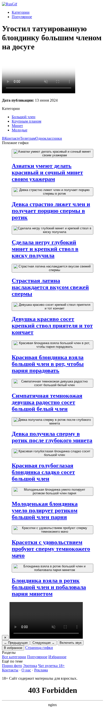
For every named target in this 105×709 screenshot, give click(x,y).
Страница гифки (39, 648)
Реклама (41, 670)
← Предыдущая (16, 643)
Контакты (10, 670)
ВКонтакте (11, 138)
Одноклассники (48, 138)
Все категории (14, 657)
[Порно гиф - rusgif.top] (9, 4)
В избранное (13, 648)
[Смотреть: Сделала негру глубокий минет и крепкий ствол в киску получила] (52, 230)
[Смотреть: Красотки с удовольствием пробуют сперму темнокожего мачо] (52, 529)
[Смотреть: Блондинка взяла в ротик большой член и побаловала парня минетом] (52, 568)
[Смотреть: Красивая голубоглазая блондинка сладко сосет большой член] (52, 453)
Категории (21, 12)
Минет (17, 126)
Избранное (57, 657)
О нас (26, 670)
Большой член (23, 117)
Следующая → (43, 643)
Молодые (19, 130)
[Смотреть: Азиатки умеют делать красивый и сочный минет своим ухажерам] (52, 153)
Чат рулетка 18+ (51, 666)
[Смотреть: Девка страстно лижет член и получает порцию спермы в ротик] (52, 191)
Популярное (22, 17)
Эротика (30, 666)
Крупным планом (26, 121)
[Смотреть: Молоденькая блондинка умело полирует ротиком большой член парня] (52, 491)
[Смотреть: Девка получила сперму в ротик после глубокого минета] (52, 421)
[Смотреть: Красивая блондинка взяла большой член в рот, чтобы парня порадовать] (52, 344)
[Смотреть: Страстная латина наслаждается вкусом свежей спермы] (52, 268)
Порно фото (12, 666)
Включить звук (71, 643)
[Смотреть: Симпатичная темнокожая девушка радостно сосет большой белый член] (52, 383)
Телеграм (27, 138)
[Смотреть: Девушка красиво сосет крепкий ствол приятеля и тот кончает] (52, 306)
